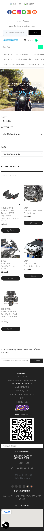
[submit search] (40, 47)
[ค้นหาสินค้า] (19, 47)
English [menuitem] (30, 4)
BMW (26, 208)
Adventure (7, 208)
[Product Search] (22, 446)
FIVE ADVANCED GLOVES (22, 394)
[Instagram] (20, 486)
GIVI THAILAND (22, 387)
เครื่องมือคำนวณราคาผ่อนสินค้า (22, 381)
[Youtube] (16, 486)
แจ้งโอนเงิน (22, 377)
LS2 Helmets (22, 402)
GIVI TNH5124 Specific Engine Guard (8, 266)
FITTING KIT (6, 309)
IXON (22, 398)
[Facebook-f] (12, 486)
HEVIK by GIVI (22, 391)
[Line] (24, 486)
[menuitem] (16, 4)
